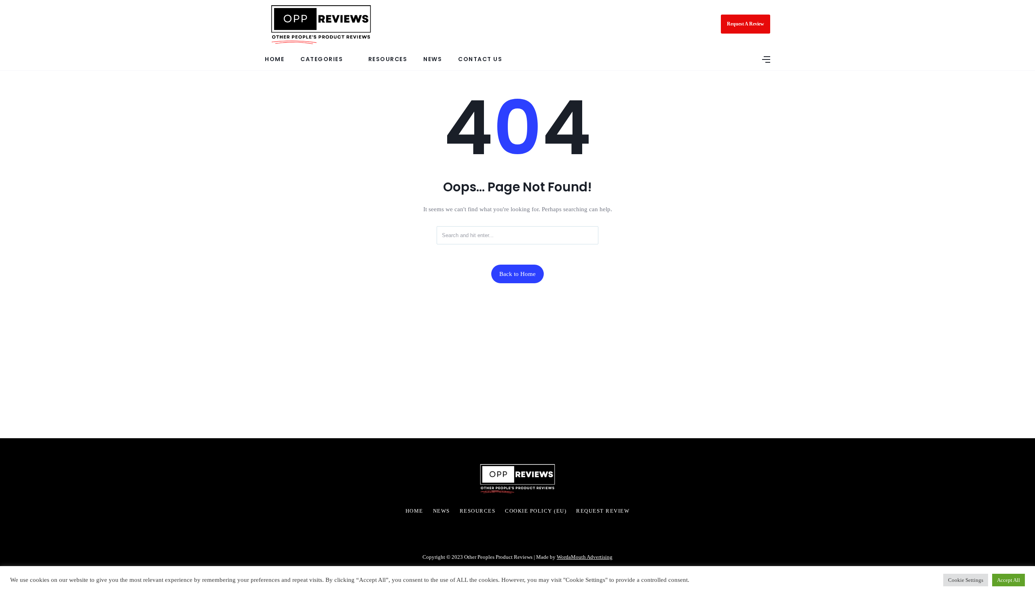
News (432, 59)
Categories (321, 59)
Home (274, 59)
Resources (388, 59)
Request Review (602, 511)
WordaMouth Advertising (585, 557)
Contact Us (480, 59)
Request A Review (745, 24)
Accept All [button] (1008, 580)
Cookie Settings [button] (965, 580)
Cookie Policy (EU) (535, 511)
